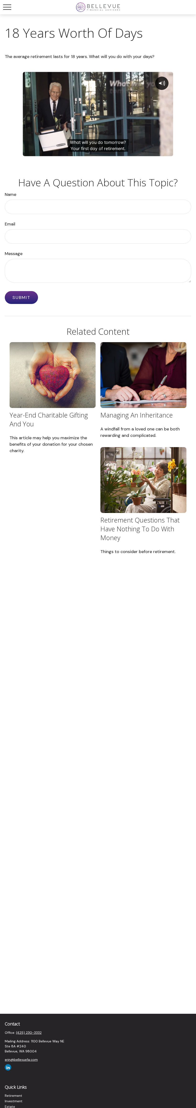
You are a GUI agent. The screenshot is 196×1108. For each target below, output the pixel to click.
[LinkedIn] (8, 1067)
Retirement (13, 1095)
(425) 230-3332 (29, 1032)
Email (10, 224)
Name (10, 194)
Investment (13, 1101)
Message (13, 253)
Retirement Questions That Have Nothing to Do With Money (140, 529)
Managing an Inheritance (136, 415)
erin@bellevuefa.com (21, 1059)
